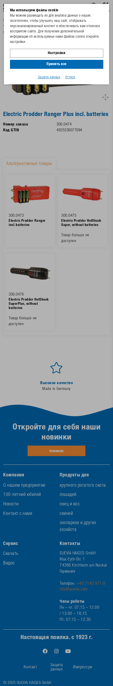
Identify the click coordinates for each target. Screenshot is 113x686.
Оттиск (70, 77)
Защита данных (49, 77)
